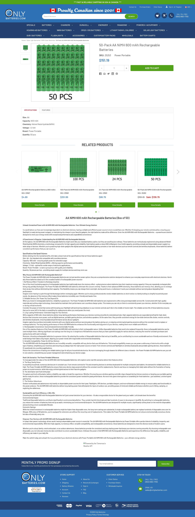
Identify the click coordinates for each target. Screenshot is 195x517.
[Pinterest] (117, 73)
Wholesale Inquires (115, 486)
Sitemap (106, 515)
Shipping (65, 483)
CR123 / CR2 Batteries (91, 30)
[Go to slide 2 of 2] (98, 212)
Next (178, 171)
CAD (188, 7)
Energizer (103, 25)
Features (46, 110)
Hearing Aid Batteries (37, 30)
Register (179, 7)
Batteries (47, 25)
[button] (157, 15)
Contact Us (132, 7)
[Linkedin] (112, 73)
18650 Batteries (64, 30)
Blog (84, 493)
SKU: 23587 (26, 193)
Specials (31, 25)
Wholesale (127, 35)
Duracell (84, 25)
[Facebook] (100, 73)
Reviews (65, 496)
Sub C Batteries (34, 35)
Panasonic (122, 25)
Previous (17, 171)
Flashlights (57, 35)
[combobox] (90, 16)
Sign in (169, 6)
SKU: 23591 (103, 193)
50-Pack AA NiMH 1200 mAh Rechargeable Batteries (155, 191)
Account (65, 490)
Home (64, 479)
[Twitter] (108, 73)
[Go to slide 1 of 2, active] (96, 212)
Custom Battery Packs (104, 35)
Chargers (65, 25)
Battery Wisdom (68, 486)
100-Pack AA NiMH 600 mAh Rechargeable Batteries (77, 191)
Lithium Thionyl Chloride (122, 30)
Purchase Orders (145, 7)
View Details (40, 205)
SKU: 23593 (64, 193)
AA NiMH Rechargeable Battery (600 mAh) (38, 190)
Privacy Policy (91, 515)
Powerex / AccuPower (147, 25)
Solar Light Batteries (154, 30)
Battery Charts (147, 35)
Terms (99, 515)
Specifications (30, 110)
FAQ (84, 490)
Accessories (79, 35)
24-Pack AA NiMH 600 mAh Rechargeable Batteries (115, 191)
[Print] (104, 73)
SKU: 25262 (142, 193)
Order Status (158, 7)
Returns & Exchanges (91, 483)
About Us (86, 479)
